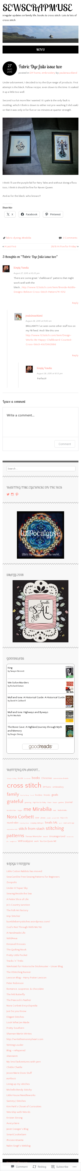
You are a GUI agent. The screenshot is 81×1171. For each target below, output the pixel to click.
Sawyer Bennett (17, 671)
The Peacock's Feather (18, 1000)
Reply (75, 303)
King (10, 667)
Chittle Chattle (14, 1067)
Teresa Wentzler (34, 836)
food (32, 795)
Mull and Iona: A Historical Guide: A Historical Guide (36, 697)
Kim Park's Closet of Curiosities (23, 1106)
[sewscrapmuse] (40, 43)
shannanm (12, 1056)
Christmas (46, 778)
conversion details (60, 778)
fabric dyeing (13, 237)
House (49, 802)
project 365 (55, 818)
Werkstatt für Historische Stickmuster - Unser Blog (34, 966)
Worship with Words (18, 1112)
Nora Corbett (20, 817)
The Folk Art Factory (17, 910)
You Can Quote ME (48, 841)
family (13, 794)
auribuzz (11, 1078)
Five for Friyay (24, 795)
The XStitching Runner (18, 972)
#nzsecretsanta (14, 1140)
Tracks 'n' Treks (14, 960)
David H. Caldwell (18, 701)
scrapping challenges (36, 823)
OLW (37, 818)
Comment (65, 444)
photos (43, 818)
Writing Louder (14, 1045)
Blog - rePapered (15, 1050)
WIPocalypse (25, 841)
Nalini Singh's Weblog (18, 1145)
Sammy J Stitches (16, 1101)
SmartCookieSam (16, 1134)
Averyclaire (12, 1123)
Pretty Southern (15, 1028)
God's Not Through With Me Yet (24, 927)
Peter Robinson (15, 983)
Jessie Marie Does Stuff (19, 1073)
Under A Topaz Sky (17, 888)
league (20, 810)
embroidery (48, 72)
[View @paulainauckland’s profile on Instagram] (12, 494)
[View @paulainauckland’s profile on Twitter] (8, 494)
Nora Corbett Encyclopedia (21, 1005)
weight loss (13, 841)
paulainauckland (68, 72)
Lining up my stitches (18, 1084)
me (27, 809)
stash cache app (69, 823)
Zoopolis (11, 882)
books (36, 778)
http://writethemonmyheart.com (24, 1039)
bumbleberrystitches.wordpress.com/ (28, 921)
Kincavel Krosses (16, 944)
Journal (69, 802)
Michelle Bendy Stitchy (19, 1089)
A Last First (9, 246)
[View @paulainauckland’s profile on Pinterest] (16, 494)
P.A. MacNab (15, 716)
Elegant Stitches (15, 1016)
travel (45, 836)
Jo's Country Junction (18, 904)
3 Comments (70, 237)
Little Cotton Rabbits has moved (24, 871)
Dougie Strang (16, 734)
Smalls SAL (51, 822)
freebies (38, 795)
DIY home (35, 72)
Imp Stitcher (13, 916)
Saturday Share (24, 823)
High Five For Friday (39, 802)
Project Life (64, 818)
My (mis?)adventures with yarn (23, 1061)
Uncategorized (57, 836)
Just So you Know (16, 1011)
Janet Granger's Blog (17, 1129)
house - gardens (58, 802)
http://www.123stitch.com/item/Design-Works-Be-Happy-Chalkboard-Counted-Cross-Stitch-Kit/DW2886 (49, 340)
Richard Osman (17, 686)
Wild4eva (11, 938)
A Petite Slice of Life (17, 899)
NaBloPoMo (62, 810)
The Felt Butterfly (15, 994)
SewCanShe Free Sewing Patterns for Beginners (33, 876)
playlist (49, 818)
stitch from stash (31, 829)
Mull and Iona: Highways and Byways (28, 712)
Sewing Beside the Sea (19, 893)
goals (55, 794)
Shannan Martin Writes (19, 1033)
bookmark (27, 778)
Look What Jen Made (17, 1022)
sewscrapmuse (37, 7)
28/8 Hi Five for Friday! (64, 246)
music (54, 810)
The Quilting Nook (16, 949)
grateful (15, 801)
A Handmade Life (15, 932)
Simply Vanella (21, 267)
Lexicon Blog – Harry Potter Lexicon (26, 977)
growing (28, 802)
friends (47, 795)
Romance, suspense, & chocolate (25, 988)
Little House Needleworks (20, 1095)
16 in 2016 (20, 778)
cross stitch (24, 785)
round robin (12, 823)
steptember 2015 (12, 829)
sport (60, 823)
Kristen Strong (14, 1117)
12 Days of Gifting (11, 778)
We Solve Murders (18, 682)
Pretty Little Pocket (16, 955)
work (36, 841)
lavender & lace (11, 810)
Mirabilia (26, 237)
